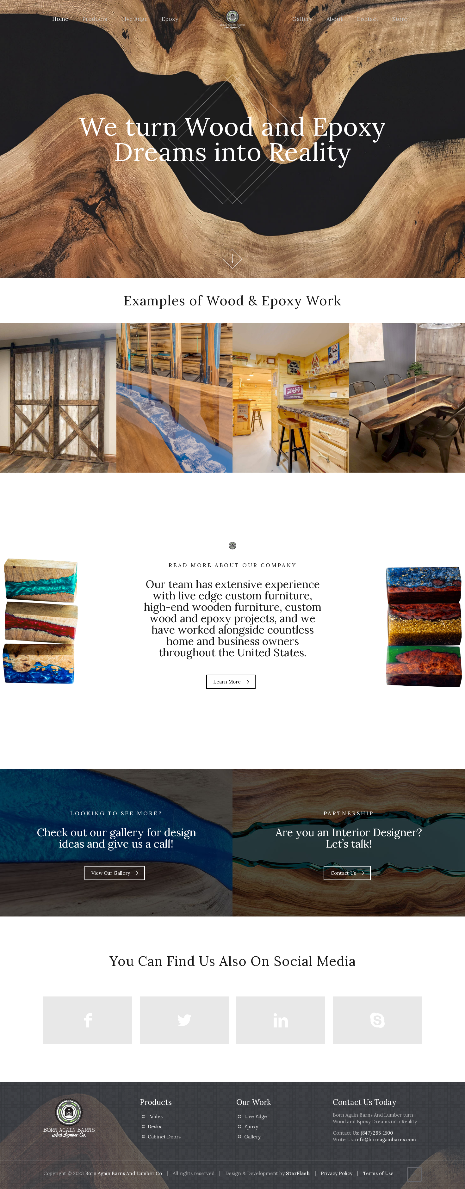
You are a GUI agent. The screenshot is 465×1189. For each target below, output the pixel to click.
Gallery (252, 1137)
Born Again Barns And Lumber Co (123, 1173)
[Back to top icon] (414, 1174)
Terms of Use (378, 1173)
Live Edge (255, 1116)
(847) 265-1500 (377, 1133)
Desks (154, 1127)
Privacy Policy (336, 1173)
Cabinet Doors (164, 1137)
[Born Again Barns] (232, 19)
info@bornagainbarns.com (385, 1140)
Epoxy (251, 1127)
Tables (155, 1116)
